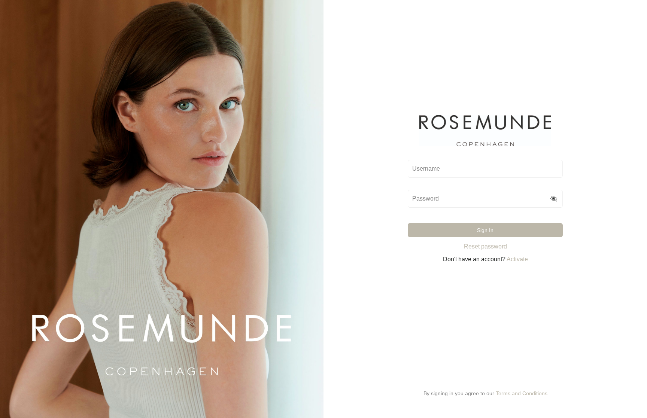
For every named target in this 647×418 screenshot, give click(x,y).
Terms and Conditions (521, 393)
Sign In (485, 230)
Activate (517, 259)
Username (426, 169)
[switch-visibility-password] (554, 198)
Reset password (485, 246)
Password (425, 199)
